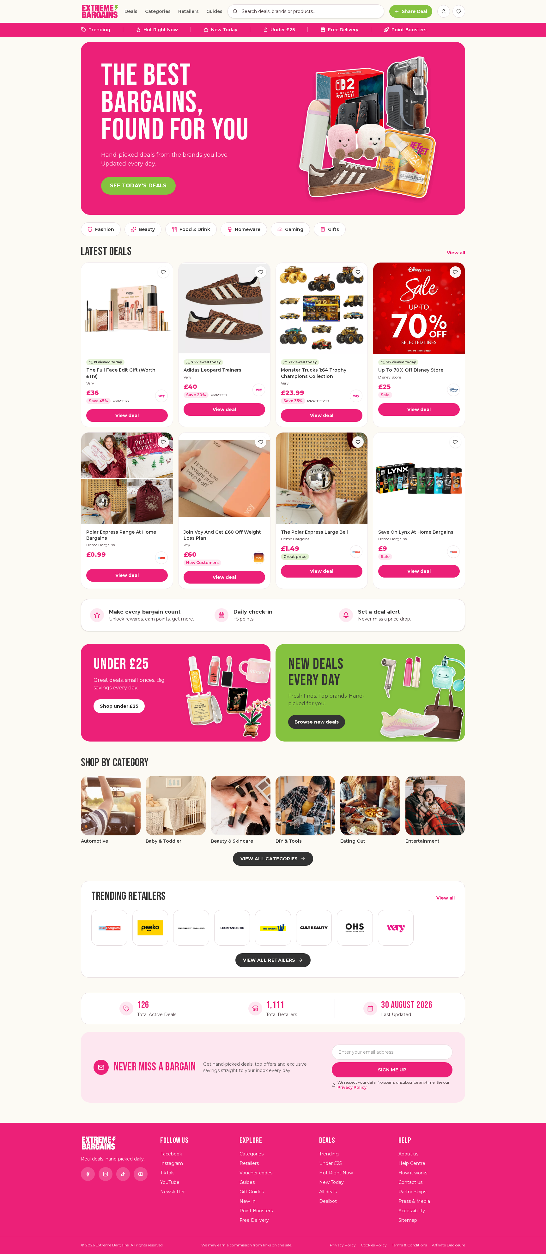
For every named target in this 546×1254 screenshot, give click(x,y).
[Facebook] (88, 1174)
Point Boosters (409, 30)
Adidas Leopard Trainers (212, 370)
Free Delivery (343, 30)
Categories (158, 11)
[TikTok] (123, 1174)
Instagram (171, 1163)
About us (408, 1154)
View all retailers (269, 960)
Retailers (188, 11)
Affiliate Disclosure (448, 1245)
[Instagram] (105, 1174)
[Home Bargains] (161, 557)
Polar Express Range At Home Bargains (121, 535)
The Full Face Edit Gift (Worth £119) (120, 373)
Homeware (247, 229)
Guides (214, 11)
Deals (130, 11)
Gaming (294, 229)
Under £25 (282, 30)
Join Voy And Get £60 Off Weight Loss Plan (222, 535)
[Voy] (258, 557)
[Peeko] (150, 928)
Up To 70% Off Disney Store (410, 370)
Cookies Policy (374, 1245)
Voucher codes (256, 1173)
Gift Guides (252, 1192)
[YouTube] (141, 1174)
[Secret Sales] (191, 928)
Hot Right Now (160, 30)
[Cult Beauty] (314, 928)
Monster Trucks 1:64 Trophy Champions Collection (313, 373)
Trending (99, 30)
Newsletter (172, 1192)
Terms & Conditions (409, 1245)
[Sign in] (443, 11)
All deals (328, 1192)
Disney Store (389, 377)
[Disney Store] (453, 390)
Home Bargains (100, 544)
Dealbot (328, 1201)
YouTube (169, 1182)
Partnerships (412, 1192)
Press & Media (414, 1201)
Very (90, 383)
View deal (127, 415)
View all (456, 253)
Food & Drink (194, 229)
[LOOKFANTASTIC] (232, 928)
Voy (187, 544)
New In (248, 1201)
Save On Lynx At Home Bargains (415, 532)
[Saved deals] (458, 11)
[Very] (161, 396)
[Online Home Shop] (355, 928)
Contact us (410, 1182)
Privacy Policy (352, 1087)
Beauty (147, 229)
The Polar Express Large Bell (314, 532)
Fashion (104, 229)
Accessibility (411, 1211)
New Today (224, 30)
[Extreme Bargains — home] (100, 11)
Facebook (171, 1154)
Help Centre (411, 1163)
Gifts (333, 229)
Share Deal (414, 11)
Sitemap (407, 1220)
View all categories (269, 859)
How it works (412, 1173)
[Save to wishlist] (163, 272)
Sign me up (392, 1070)
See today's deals (138, 186)
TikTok (167, 1173)
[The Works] (273, 928)
